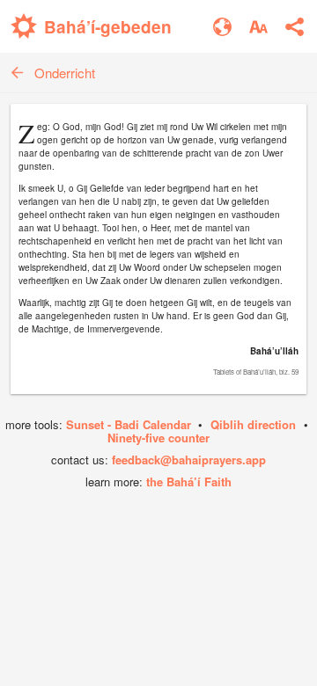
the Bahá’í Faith (189, 481)
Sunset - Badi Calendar (128, 424)
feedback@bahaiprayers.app (189, 459)
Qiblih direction (253, 424)
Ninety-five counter (158, 437)
